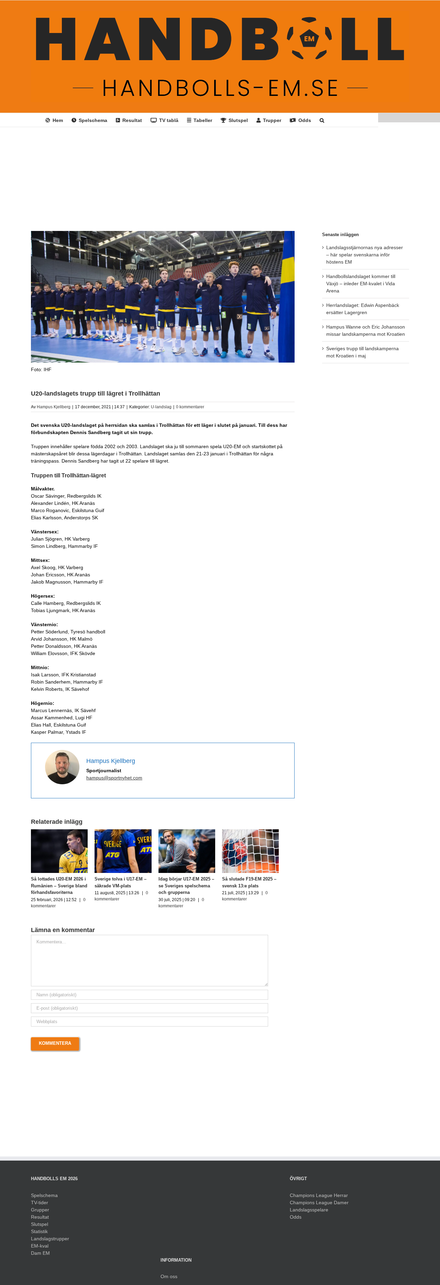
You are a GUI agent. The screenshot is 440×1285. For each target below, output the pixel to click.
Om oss (169, 1279)
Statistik (39, 1234)
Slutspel (39, 1227)
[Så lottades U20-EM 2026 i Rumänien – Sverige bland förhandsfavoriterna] (61, 832)
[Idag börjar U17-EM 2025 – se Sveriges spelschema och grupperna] (196, 832)
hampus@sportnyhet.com (114, 777)
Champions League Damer (319, 1205)
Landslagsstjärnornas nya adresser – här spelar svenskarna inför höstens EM (364, 255)
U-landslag (161, 407)
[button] (322, 120)
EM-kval (39, 1249)
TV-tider (39, 1205)
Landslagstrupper (50, 1241)
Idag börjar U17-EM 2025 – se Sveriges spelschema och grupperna (194, 888)
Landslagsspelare (309, 1213)
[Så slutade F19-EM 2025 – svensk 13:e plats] (264, 832)
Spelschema (44, 1198)
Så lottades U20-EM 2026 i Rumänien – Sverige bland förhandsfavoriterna (59, 888)
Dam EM (40, 1256)
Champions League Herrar (319, 1198)
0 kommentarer (190, 407)
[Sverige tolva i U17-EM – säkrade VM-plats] (129, 832)
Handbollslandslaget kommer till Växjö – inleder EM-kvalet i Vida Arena (360, 283)
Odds (295, 1220)
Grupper (40, 1213)
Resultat (40, 1220)
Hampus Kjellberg (53, 407)
